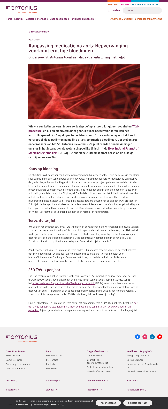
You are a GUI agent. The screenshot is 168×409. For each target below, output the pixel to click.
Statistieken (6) (42, 405)
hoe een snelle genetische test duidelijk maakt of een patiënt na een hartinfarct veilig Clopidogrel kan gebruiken (83, 307)
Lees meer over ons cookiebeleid (80, 401)
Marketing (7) (58, 405)
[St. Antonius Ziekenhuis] (56, 9)
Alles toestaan (108, 403)
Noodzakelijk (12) (25, 405)
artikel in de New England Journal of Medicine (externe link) (63, 283)
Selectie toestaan (137, 403)
